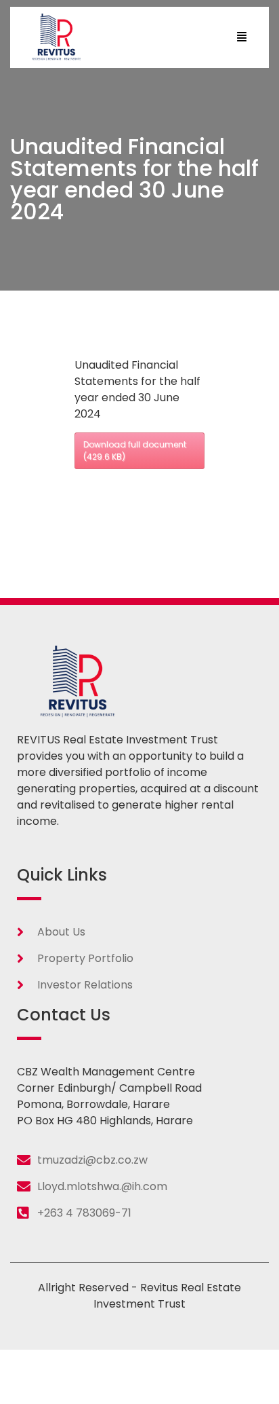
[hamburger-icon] (241, 37)
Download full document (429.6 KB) (134, 450)
